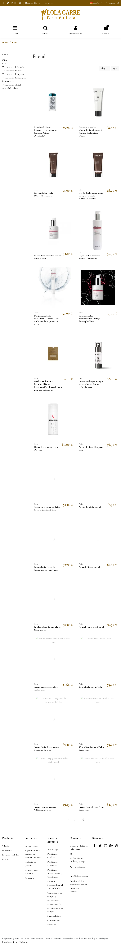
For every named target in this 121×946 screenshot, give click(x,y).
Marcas (5, 859)
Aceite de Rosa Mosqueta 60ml (91, 448)
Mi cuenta (29, 877)
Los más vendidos (10, 854)
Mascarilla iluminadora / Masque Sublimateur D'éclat (90, 133)
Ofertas (5, 845)
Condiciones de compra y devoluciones (54, 896)
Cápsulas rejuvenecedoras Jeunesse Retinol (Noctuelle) (46, 133)
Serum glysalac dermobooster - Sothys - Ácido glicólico (90, 318)
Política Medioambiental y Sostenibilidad (55, 885)
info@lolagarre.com (79, 875)
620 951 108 (49, 3)
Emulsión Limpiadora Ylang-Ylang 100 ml (47, 628)
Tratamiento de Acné (12, 70)
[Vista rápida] (72, 90)
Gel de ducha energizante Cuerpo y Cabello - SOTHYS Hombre (91, 195)
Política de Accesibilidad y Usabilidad (54, 873)
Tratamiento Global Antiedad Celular (11, 86)
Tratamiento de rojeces (13, 74)
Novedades (7, 850)
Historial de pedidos (30, 863)
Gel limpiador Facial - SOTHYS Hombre (44, 194)
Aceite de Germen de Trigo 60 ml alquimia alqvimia (47, 508)
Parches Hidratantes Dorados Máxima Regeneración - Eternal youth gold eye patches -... (48, 385)
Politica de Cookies (52, 855)
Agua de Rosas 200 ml (89, 567)
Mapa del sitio (54, 915)
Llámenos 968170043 (33, 3)
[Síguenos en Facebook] (3, 3)
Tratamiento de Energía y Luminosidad (14, 79)
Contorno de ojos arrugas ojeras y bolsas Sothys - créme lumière (91, 384)
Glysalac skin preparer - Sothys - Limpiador (90, 257)
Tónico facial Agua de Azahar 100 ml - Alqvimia (46, 568)
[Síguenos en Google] (16, 3)
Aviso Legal (52, 849)
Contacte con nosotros (31, 871)
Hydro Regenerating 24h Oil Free (46, 448)
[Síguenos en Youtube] (20, 3)
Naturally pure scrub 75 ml (91, 627)
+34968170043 (79, 866)
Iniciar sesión (31, 845)
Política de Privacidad (52, 863)
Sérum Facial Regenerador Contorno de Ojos (46, 748)
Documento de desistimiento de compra (55, 908)
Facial (5, 54)
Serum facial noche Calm (90, 686)
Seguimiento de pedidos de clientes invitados (33, 854)
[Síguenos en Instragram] (12, 3)
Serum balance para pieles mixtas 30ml (46, 688)
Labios (5, 63)
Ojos (4, 60)
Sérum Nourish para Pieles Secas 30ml (91, 748)
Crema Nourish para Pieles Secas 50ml (91, 808)
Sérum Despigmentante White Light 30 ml (45, 808)
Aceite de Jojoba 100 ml (90, 506)
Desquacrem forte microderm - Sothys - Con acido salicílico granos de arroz (46, 320)
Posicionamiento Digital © (15, 942)
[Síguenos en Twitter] (7, 3)
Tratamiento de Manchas (13, 67)
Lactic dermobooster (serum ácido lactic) (47, 257)
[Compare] (72, 84)
